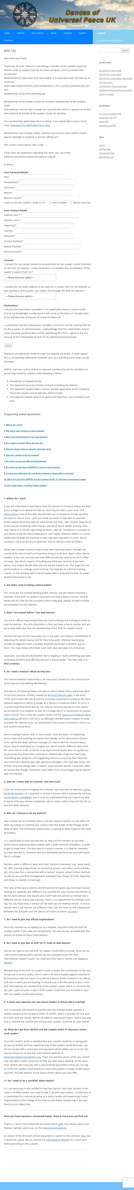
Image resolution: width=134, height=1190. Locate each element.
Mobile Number (13, 246)
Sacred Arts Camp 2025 (110, 74)
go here (72, 911)
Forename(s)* (11, 182)
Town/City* (10, 225)
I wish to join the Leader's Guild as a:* (47, 202)
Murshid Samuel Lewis (60, 695)
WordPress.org (106, 157)
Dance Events (11, 514)
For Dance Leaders (108, 113)
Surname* (10, 187)
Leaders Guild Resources (110, 40)
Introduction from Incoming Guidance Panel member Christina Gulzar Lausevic (115, 90)
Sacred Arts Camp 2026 (110, 70)
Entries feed (104, 149)
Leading (101, 33)
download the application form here (30, 125)
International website (54, 1128)
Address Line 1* (13, 215)
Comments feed (107, 153)
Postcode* (10, 236)
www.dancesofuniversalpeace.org (22, 1057)
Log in (102, 145)
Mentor (8, 192)
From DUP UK (105, 117)
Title (6, 176)
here (83, 1135)
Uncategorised (106, 125)
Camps (82, 33)
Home (7, 33)
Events (20, 33)
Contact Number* (14, 241)
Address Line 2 (12, 220)
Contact (8, 40)
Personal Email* (13, 251)
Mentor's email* (13, 197)
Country (8, 230)
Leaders (68, 33)
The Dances (38, 33)
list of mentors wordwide (17, 797)
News (53, 33)
